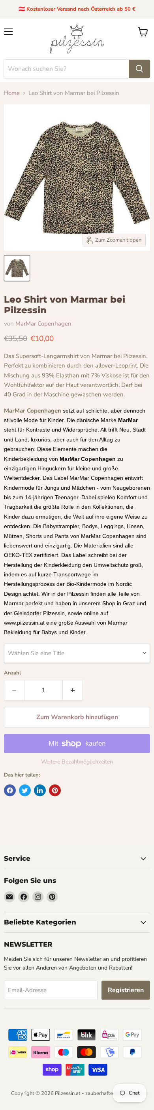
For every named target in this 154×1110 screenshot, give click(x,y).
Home (12, 93)
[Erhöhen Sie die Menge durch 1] (73, 690)
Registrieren (126, 990)
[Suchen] (139, 69)
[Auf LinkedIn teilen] (40, 790)
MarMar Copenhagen (43, 324)
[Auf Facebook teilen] (10, 790)
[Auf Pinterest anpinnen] (55, 790)
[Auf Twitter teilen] (25, 790)
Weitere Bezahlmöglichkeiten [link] (77, 762)
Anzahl (12, 673)
